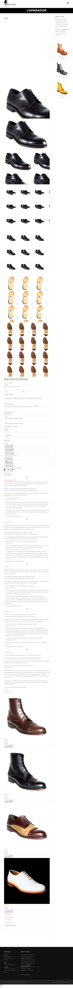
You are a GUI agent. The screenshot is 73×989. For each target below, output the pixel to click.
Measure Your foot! (10, 499)
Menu (67, 3)
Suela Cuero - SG (8, 522)
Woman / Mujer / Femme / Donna (14, 423)
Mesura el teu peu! (10, 587)
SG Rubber (8, 435)
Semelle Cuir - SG (8, 652)
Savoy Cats (10, 5)
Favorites (9, 919)
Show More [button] (7, 690)
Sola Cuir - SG (7, 567)
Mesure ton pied (8, 667)
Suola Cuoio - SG (8, 611)
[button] (8, 458)
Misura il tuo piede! (10, 626)
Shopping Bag (10, 922)
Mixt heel (7, 440)
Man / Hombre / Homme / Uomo (14, 418)
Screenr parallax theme (57, 982)
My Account (10, 914)
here (28, 974)
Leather (7, 430)
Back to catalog (7, 383)
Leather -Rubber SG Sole (10, 480)
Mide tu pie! (8, 543)
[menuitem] (5, 19)
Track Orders (10, 917)
